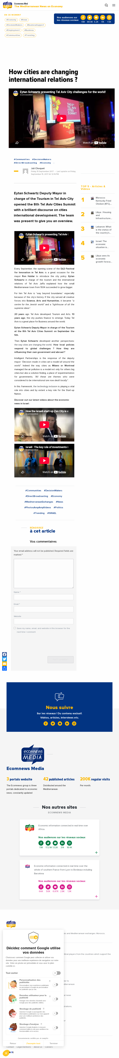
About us (38, 1047)
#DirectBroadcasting (25, 163)
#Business (29, 30)
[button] (6, 1053)
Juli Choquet (38, 168)
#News (24, 20)
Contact (10, 1047)
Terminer (54, 1043)
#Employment (13, 30)
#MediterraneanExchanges (39, 502)
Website (17, 616)
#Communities (13, 35)
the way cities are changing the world (33, 345)
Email (17, 604)
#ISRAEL (51, 513)
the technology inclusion (45, 386)
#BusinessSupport (35, 25)
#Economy (11, 20)
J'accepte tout (33, 1043)
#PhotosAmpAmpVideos (37, 507)
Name (17, 592)
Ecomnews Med (38, 5)
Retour (13, 1043)
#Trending (30, 35)
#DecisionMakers (14, 25)
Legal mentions (24, 1047)
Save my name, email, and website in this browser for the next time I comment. (43, 630)
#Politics (58, 507)
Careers (49, 1047)
